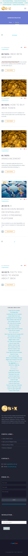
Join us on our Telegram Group (9, 441)
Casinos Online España (14, 390)
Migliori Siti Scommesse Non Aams (14, 359)
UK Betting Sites (14, 312)
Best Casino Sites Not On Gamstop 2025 (14, 334)
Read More (10, 70)
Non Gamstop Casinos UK (14, 336)
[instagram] (15, 543)
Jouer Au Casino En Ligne (14, 377)
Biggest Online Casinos (14, 339)
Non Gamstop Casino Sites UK (14, 319)
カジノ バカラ (14, 366)
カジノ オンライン (14, 332)
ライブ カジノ (14, 368)
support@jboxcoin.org (12, 464)
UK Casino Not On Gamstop (14, 323)
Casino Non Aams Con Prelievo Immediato (13, 2)
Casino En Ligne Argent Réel (14, 388)
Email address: (5, 520)
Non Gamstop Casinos (14, 326)
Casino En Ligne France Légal (14, 386)
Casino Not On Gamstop (14, 310)
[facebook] (11, 543)
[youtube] (16, 543)
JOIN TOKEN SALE (7, 438)
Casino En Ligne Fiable (14, 343)
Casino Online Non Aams (14, 316)
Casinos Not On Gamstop (18, 4)
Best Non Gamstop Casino (14, 348)
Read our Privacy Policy (7, 444)
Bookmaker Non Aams (14, 374)
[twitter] (13, 543)
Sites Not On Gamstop (14, 325)
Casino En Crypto (14, 354)
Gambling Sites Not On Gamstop (14, 314)
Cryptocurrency (5, 49)
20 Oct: (13, 212)
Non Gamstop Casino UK (14, 321)
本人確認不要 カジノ (14, 363)
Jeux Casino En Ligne (14, 356)
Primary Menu (25, 8)
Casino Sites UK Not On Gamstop (14, 352)
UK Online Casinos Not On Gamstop (14, 328)
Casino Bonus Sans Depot (14, 372)
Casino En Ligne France (14, 376)
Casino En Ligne (14, 379)
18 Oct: (12, 275)
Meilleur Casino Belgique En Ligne (14, 357)
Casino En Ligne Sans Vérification (14, 385)
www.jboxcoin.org (12, 466)
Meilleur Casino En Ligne (14, 345)
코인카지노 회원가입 (14, 365)
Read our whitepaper (7, 447)
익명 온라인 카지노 (14, 370)
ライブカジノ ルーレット (14, 361)
